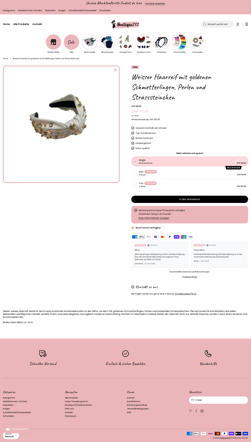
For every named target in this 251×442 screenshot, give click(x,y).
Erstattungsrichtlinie (137, 405)
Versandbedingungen (138, 408)
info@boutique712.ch (185, 293)
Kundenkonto (133, 401)
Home (5, 58)
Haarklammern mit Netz (15, 401)
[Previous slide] (134, 254)
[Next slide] (244, 254)
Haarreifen (8, 405)
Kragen (6, 408)
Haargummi (9, 397)
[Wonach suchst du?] (203, 24)
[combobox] (217, 24)
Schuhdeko (8, 416)
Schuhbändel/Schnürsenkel (17, 412)
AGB (129, 412)
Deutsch (9, 436)
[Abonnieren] (244, 400)
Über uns (69, 408)
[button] (246, 24)
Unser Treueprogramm (76, 401)
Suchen (131, 397)
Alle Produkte (71, 397)
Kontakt (69, 412)
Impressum (70, 416)
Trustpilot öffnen (189, 276)
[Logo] (125, 24)
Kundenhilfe (208, 363)
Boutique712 (225, 438)
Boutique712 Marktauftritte (78, 405)
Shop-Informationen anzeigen (154, 218)
